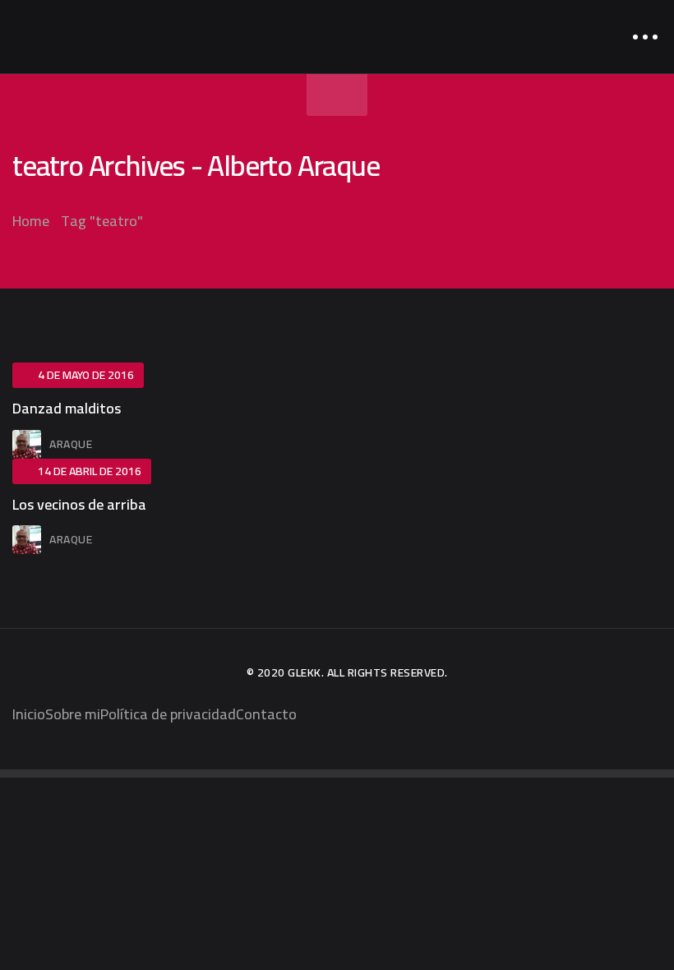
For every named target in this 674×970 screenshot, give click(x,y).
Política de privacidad (168, 714)
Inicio (28, 714)
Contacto (266, 714)
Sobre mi (72, 714)
